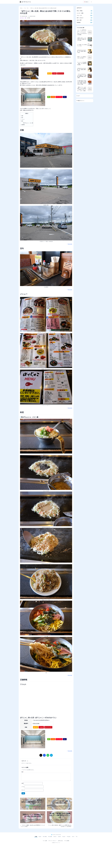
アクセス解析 (66, 840)
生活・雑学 (79, 20)
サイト (23, 790)
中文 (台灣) (50, 836)
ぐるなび (54, 73)
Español (59, 836)
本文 (23, 771)
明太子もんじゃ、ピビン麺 (28, 122)
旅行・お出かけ (80, 17)
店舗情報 (23, 124)
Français (63, 836)
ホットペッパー (60, 73)
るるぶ (65, 96)
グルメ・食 (26, 8)
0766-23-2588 (36, 723)
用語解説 (79, 22)
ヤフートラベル (59, 96)
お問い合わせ (60, 840)
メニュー (23, 119)
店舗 (22, 115)
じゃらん (53, 96)
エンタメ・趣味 (80, 13)
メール (23, 786)
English (40, 836)
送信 (23, 793)
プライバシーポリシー (52, 840)
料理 (22, 121)
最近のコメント (81, 100)
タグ (79, 95)
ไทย (76, 836)
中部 (29, 17)
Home (21, 8)
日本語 (36, 836)
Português (68, 836)
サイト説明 (45, 840)
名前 (22, 783)
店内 (22, 117)
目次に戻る (70, 244)
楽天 (49, 96)
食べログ (49, 73)
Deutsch (55, 836)
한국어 (73, 836)
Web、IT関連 (79, 10)
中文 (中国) (45, 836)
